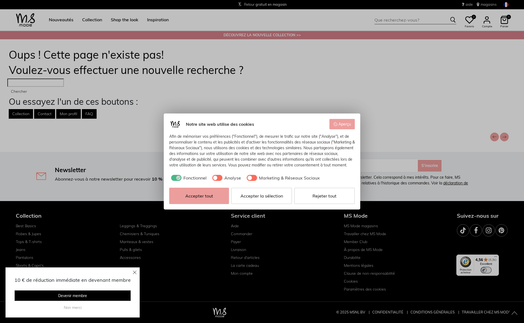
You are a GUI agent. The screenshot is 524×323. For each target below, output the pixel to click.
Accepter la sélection (261, 196)
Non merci (73, 307)
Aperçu (344, 124)
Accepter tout (199, 196)
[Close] (135, 272)
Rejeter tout (324, 196)
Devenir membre (72, 295)
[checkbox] (188, 178)
